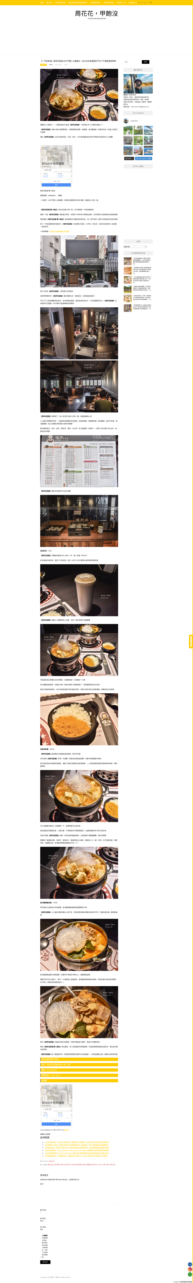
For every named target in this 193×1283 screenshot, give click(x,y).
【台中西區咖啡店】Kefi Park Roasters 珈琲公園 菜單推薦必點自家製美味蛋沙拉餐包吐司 (76, 1153)
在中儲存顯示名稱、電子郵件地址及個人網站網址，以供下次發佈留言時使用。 (45, 1246)
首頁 (42, 3)
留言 (42, 1184)
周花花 (51, 64)
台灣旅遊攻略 (95, 3)
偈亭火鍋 (63, 1165)
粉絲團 (44, 1081)
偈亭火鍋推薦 (87, 1165)
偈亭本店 (50, 1165)
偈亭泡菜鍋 (78, 1165)
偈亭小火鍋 (70, 1165)
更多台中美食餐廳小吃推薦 (59, 231)
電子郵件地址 (43, 1220)
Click (191, 641)
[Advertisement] (96, 40)
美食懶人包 (132, 3)
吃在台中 (43, 64)
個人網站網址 (43, 1228)
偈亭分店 (112, 1165)
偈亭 (107, 1165)
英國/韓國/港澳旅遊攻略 (77, 3)
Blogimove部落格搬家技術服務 (183, 1282)
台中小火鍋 (101, 1165)
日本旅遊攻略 (60, 3)
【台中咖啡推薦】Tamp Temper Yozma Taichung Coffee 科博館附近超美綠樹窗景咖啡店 (76, 1150)
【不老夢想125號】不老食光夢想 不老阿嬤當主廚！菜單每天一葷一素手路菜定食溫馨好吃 (76, 1145)
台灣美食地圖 (108, 3)
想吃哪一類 (121, 3)
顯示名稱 (43, 1211)
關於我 (49, 3)
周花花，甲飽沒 (96, 13)
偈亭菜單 (57, 1165)
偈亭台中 (95, 1165)
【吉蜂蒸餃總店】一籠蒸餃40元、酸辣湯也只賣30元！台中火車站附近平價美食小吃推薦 (75, 1156)
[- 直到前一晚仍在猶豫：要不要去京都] (138, 140)
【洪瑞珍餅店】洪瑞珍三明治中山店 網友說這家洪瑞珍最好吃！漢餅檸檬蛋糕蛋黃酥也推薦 (76, 1147)
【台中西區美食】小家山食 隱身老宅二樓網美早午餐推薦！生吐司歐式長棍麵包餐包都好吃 (76, 1142)
